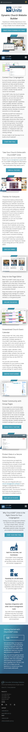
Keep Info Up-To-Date (11, 498)
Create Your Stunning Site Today (14, 30)
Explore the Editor (10, 302)
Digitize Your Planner (11, 374)
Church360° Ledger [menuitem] (6, 697)
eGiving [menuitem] (3, 700)
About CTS (4, 687)
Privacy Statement (11, 687)
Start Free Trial (10, 142)
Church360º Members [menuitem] (6, 694)
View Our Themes (9, 249)
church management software (11, 484)
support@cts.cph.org (6, 713)
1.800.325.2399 (5, 718)
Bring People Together (11, 427)
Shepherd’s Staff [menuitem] (5, 699)
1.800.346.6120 (5, 710)
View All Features (14, 170)
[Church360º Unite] (14, 58)
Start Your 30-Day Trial (12, 637)
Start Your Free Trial (14, 535)
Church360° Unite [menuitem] (5, 696)
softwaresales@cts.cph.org (7, 721)
